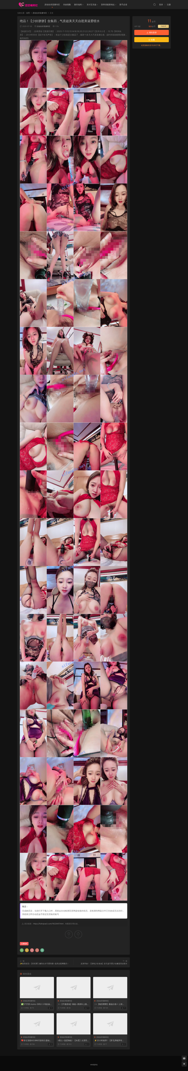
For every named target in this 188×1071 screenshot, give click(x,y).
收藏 (152, 39)
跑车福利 (78, 4)
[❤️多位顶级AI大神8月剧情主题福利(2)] (37, 1023)
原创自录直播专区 (52, 4)
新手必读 (123, 4)
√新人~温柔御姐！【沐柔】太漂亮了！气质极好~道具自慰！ (72, 1040)
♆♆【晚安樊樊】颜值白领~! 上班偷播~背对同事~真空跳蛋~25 (109, 1004)
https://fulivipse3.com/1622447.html (48, 924)
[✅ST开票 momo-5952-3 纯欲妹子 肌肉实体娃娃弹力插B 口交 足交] (37, 987)
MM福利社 (94, 1065)
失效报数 (67, 4)
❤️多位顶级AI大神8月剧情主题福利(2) (36, 1040)
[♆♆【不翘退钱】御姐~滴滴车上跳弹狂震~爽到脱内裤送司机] (74, 987)
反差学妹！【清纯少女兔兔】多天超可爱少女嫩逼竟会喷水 (104, 963)
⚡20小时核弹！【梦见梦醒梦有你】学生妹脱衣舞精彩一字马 (108, 1040)
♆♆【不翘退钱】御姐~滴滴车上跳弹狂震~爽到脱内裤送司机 (73, 1004)
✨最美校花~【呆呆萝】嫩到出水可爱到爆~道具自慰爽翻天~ (44, 963)
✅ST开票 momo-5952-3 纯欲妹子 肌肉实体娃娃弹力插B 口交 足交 (36, 1004)
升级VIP (163, 26)
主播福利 (24, 944)
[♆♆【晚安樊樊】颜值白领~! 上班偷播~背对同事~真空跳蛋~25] (110, 987)
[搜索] (154, 4)
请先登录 (152, 32)
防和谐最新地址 (108, 4)
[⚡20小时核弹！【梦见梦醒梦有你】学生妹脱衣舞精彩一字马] (110, 1023)
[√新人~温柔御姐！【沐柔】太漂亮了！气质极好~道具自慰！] (74, 1023)
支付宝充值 (91, 4)
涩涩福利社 (28, 4)
